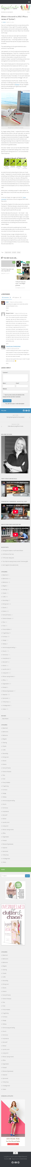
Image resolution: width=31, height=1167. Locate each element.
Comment (5, 372)
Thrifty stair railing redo (8, 558)
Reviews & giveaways (7, 12)
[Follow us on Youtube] (26, 410)
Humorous (5, 654)
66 (28, 262)
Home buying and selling (9, 647)
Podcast (5, 687)
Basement (5, 575)
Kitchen (4, 665)
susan (7, 302)
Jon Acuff (14, 252)
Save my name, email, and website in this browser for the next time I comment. (13, 395)
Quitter (18, 252)
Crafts (4, 596)
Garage (4, 640)
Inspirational (6, 658)
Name (4, 383)
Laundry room (6, 669)
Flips (4, 622)
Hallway (4, 644)
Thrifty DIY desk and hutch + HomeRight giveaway (20, 283)
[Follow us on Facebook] (24, 410)
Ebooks (4, 607)
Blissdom (17, 84)
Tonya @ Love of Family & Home (13, 346)
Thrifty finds (6, 702)
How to (4, 651)
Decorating (5, 600)
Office (4, 680)
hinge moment (8, 252)
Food (4, 625)
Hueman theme (23, 1158)
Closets (4, 593)
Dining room (6, 604)
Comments (7, 297)
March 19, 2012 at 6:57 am (13, 348)
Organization (6, 683)
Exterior (5, 611)
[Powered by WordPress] (10, 1158)
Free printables (6, 629)
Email (17, 383)
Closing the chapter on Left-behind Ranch (13, 550)
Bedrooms (5, 582)
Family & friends (7, 615)
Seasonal (5, 694)
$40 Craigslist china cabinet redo (10, 565)
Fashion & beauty (7, 618)
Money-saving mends (8, 676)
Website (5, 388)
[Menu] (29, 2)
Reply (7, 310)
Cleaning (5, 589)
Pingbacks (17, 297)
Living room (5, 673)
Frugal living (6, 633)
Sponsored (5, 698)
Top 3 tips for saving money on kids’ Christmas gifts (15, 561)
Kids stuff (5, 662)
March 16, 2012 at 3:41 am (21, 313)
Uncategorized (6, 705)
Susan (4, 22)
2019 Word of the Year (8, 554)
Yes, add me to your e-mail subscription (14, 403)
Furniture (5, 636)
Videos (4, 709)
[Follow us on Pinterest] (29, 410)
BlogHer (5, 586)
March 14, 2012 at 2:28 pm (16, 302)
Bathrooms (5, 578)
